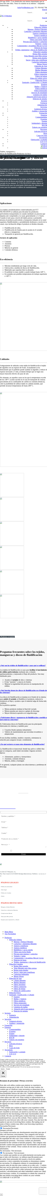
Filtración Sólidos (40, 27)
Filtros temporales (40, 91)
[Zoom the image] (23, 316)
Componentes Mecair (6, 913)
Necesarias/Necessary (10, 1128)
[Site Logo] (6, 16)
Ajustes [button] (3, 1069)
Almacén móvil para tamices (37, 97)
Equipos (44, 84)
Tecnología (43, 138)
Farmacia (43, 103)
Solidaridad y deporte (39, 123)
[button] (44, 10)
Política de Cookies (6, 893)
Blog (45, 133)
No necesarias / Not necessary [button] (11, 1151)
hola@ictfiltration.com (25, 8)
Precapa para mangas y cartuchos (35, 42)
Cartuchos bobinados (39, 62)
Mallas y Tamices (40, 87)
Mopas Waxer (42, 64)
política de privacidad (25, 851)
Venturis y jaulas (41, 44)
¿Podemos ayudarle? (7, 637)
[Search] (46, 21)
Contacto (43, 144)
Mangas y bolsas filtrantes (8, 907)
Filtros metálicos (41, 89)
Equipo (44, 121)
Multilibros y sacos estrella (37, 38)
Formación (43, 113)
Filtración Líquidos (40, 52)
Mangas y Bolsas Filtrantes (37, 29)
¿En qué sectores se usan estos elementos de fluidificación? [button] (22, 744)
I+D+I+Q (43, 142)
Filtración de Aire (40, 66)
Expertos (44, 119)
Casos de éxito (42, 135)
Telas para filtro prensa (7, 916)
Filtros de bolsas (41, 76)
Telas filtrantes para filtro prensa (35, 56)
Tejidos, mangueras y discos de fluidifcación (31, 50)
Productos (43, 25)
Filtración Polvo (41, 80)
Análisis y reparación (39, 111)
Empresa (44, 115)
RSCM (44, 125)
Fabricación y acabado (39, 140)
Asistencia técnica (40, 109)
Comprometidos (41, 117)
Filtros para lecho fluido (38, 40)
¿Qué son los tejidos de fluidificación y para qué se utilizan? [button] (23, 665)
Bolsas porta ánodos (40, 58)
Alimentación (42, 105)
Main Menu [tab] (9, 932)
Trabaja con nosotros (39, 127)
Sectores (44, 101)
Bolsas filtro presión (40, 54)
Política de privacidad (6, 886)
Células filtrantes (41, 68)
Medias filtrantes (41, 70)
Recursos (43, 129)
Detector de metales (40, 99)
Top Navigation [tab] (10, 934)
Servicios (43, 107)
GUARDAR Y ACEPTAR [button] (10, 1177)
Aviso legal (4, 889)
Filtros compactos (40, 74)
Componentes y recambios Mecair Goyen (32, 46)
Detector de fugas (40, 48)
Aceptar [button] (8, 1069)
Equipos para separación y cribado (10, 919)
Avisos (2, 896)
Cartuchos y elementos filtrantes (35, 31)
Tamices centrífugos (40, 33)
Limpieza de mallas (40, 95)
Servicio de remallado (39, 93)
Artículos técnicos (40, 131)
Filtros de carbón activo (38, 78)
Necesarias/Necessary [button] (8, 1126)
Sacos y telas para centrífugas (36, 60)
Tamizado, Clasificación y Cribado (34, 82)
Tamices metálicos (40, 35)
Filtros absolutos (41, 72)
